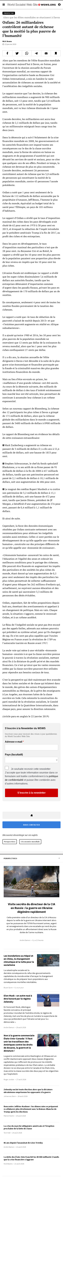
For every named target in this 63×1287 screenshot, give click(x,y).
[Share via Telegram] (36, 53)
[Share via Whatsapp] (26, 53)
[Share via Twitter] (17, 53)
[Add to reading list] (55, 53)
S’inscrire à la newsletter (31, 792)
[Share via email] (46, 53)
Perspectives (9, 841)
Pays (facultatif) (14, 754)
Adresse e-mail (13, 742)
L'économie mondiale (30, 841)
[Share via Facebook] (7, 53)
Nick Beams (7, 41)
